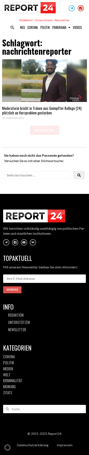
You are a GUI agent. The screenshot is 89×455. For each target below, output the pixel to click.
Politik (45, 27)
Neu (22, 27)
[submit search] (79, 175)
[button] (12, 27)
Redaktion (26, 20)
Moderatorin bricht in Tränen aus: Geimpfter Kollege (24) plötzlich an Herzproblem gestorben (42, 110)
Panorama (59, 27)
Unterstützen (44, 20)
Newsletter (62, 20)
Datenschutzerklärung (32, 445)
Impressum (64, 445)
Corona (32, 27)
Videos (77, 27)
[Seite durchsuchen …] (37, 175)
